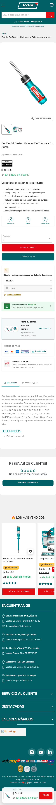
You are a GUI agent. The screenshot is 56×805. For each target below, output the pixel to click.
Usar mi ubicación (14, 295)
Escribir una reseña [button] (28, 483)
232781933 (35, 640)
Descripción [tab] (12, 383)
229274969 (31, 654)
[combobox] (24, 15)
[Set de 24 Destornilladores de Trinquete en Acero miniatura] (7, 129)
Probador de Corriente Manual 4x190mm (18, 560)
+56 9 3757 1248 (31, 621)
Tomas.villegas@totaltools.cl (18, 626)
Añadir (46, 795)
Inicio (4, 34)
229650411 (26, 681)
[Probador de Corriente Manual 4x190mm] (18, 539)
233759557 (33, 667)
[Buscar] (50, 15)
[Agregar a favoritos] (30, 551)
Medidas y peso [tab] (32, 383)
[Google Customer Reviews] (13, 732)
